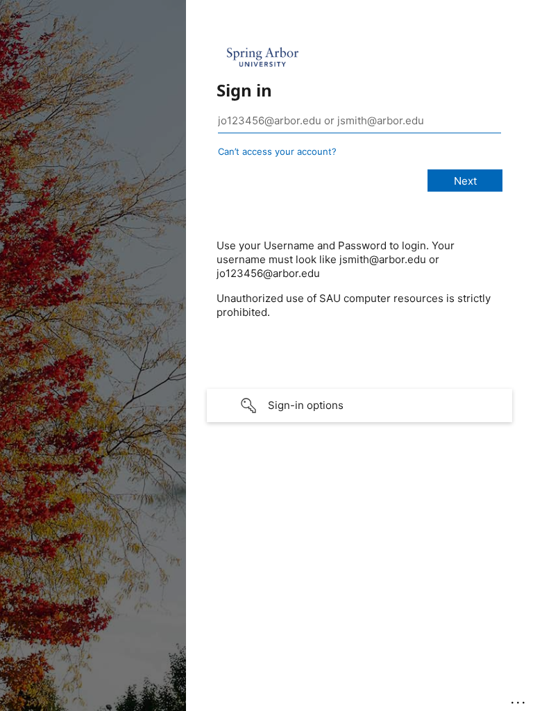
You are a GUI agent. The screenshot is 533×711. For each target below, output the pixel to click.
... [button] (519, 699)
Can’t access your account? (277, 151)
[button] (359, 405)
